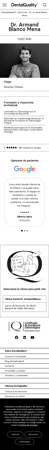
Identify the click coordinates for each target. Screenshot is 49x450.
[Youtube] (32, 337)
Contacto (9, 366)
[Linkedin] (24, 337)
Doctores (22, 12)
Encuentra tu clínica (15, 396)
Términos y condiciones (16, 375)
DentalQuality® (9, 12)
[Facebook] (16, 337)
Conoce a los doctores (16, 391)
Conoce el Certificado (15, 356)
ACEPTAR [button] (15, 434)
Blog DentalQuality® (14, 361)
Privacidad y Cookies (15, 370)
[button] (22, 231)
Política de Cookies (28, 425)
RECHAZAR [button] (33, 434)
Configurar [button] (24, 442)
